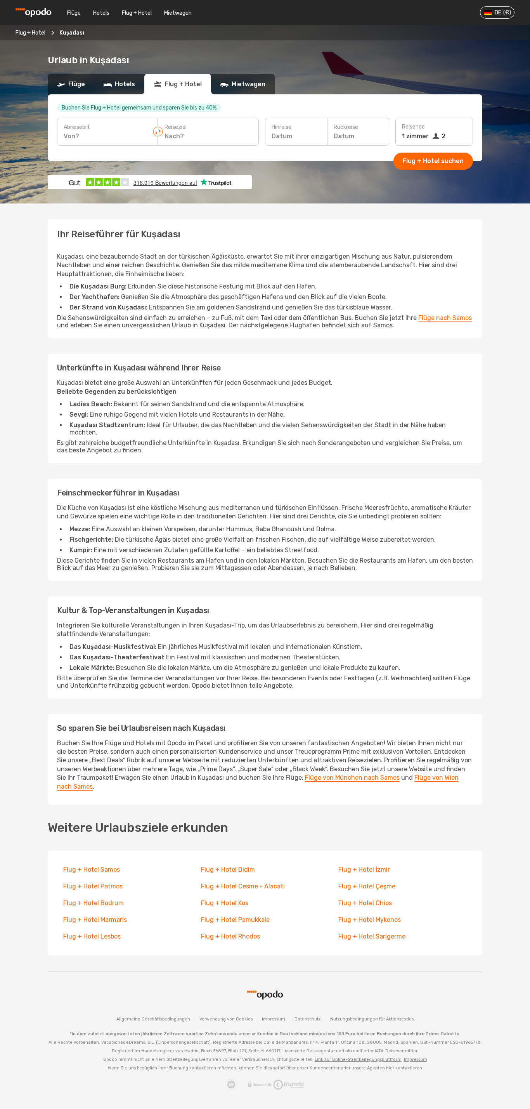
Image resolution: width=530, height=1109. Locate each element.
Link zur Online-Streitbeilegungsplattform (358, 1059)
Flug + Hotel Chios (365, 903)
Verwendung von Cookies (226, 1019)
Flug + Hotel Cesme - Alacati (243, 886)
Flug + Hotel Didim (228, 869)
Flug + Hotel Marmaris (95, 919)
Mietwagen (178, 13)
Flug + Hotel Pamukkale (235, 919)
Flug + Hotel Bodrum (93, 903)
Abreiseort (77, 127)
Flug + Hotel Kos (224, 903)
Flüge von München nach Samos (352, 777)
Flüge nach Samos (445, 318)
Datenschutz (307, 1019)
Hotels (101, 13)
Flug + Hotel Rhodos (230, 936)
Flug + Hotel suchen (433, 161)
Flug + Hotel (137, 13)
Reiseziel (176, 127)
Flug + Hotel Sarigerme (371, 936)
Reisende (413, 126)
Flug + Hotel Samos (91, 869)
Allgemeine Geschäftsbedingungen (153, 1019)
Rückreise (346, 127)
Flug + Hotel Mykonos (369, 919)
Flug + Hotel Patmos (93, 886)
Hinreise (281, 127)
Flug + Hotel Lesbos (92, 936)
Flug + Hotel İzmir (364, 869)
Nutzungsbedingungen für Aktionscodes (372, 1019)
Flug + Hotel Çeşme (366, 886)
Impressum (273, 1019)
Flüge (74, 13)
